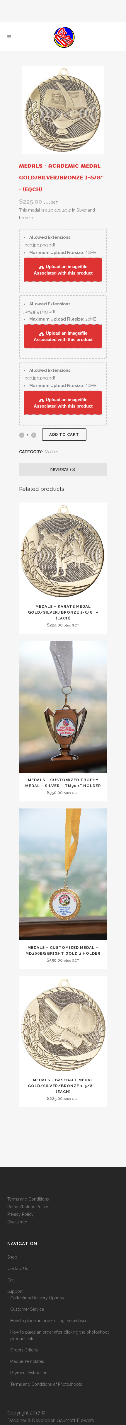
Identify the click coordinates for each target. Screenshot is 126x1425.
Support (15, 1291)
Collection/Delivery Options (37, 1297)
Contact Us (17, 1268)
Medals (51, 452)
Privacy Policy (20, 1214)
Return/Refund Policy (27, 1206)
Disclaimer (17, 1222)
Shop (12, 1257)
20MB (62, 252)
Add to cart (64, 434)
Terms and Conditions (28, 1199)
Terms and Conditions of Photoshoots (46, 1384)
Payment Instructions (30, 1372)
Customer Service (27, 1309)
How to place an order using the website (48, 1320)
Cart (11, 1280)
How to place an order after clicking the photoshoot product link (59, 1335)
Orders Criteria (24, 1350)
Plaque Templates (27, 1361)
